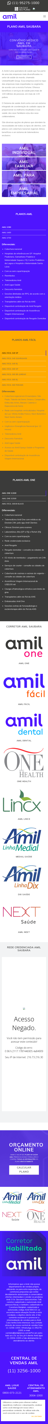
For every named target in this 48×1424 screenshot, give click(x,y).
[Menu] (44, 16)
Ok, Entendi (36, 1416)
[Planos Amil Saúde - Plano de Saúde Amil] (15, 16)
